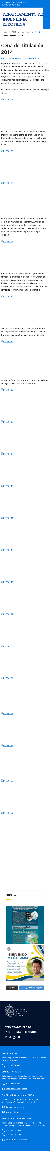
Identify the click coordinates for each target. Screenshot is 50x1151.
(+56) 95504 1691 (13, 1130)
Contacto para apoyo (15, 1107)
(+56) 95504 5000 (13, 1083)
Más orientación (13, 1112)
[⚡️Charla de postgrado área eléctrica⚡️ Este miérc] (25, 925)
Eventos (4, 58)
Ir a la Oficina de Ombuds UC (18, 1139)
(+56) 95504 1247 (13, 1134)
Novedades (14, 58)
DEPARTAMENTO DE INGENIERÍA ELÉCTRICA (23, 19)
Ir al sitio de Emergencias (16, 1089)
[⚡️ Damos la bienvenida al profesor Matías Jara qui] (25, 964)
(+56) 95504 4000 (13, 1065)
